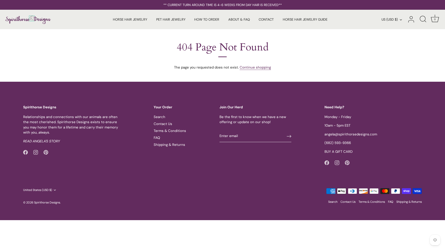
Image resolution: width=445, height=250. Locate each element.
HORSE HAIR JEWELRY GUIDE (305, 19)
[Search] (423, 19)
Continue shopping (255, 67)
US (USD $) (389, 19)
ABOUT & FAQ (239, 19)
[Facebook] (25, 152)
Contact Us (163, 124)
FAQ (157, 137)
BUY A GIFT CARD (338, 151)
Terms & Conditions (170, 130)
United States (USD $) (37, 190)
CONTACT (266, 19)
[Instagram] (35, 152)
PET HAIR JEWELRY (170, 19)
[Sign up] (289, 136)
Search (159, 117)
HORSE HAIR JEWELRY (130, 19)
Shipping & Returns (169, 144)
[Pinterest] (46, 152)
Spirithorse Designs (47, 202)
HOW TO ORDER (206, 19)
